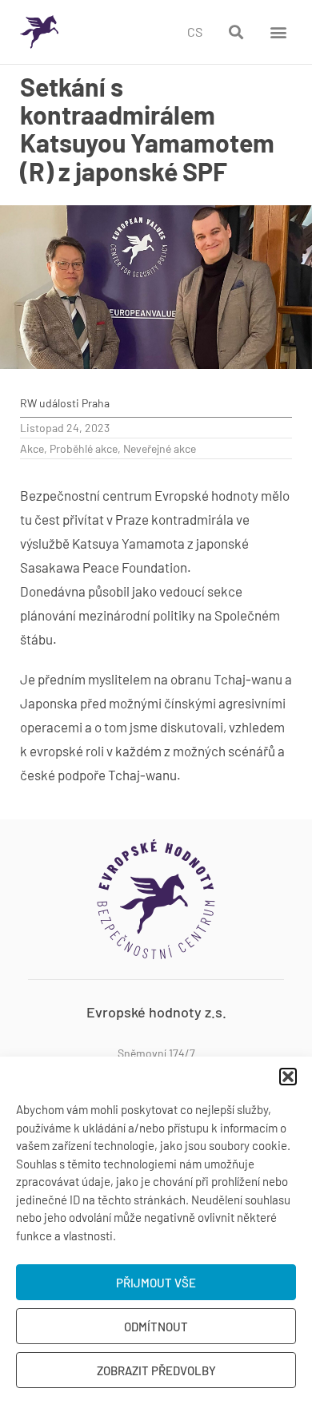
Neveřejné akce (159, 448)
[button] (288, 1077)
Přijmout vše (156, 1282)
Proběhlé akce (84, 448)
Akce (32, 448)
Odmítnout (156, 1326)
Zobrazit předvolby (156, 1370)
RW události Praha (65, 403)
